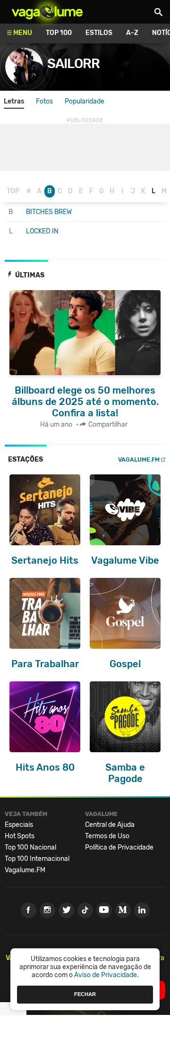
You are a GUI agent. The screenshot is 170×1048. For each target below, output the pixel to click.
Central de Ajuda (110, 825)
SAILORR (73, 63)
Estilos (98, 33)
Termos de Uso (107, 836)
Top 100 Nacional (30, 847)
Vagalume (47, 11)
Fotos (44, 101)
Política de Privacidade (119, 847)
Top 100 (59, 33)
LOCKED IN (42, 231)
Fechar (85, 994)
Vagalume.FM (139, 459)
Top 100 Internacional (37, 859)
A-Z (132, 33)
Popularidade (84, 101)
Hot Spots (19, 836)
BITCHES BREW (49, 212)
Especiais (19, 825)
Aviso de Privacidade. (106, 975)
